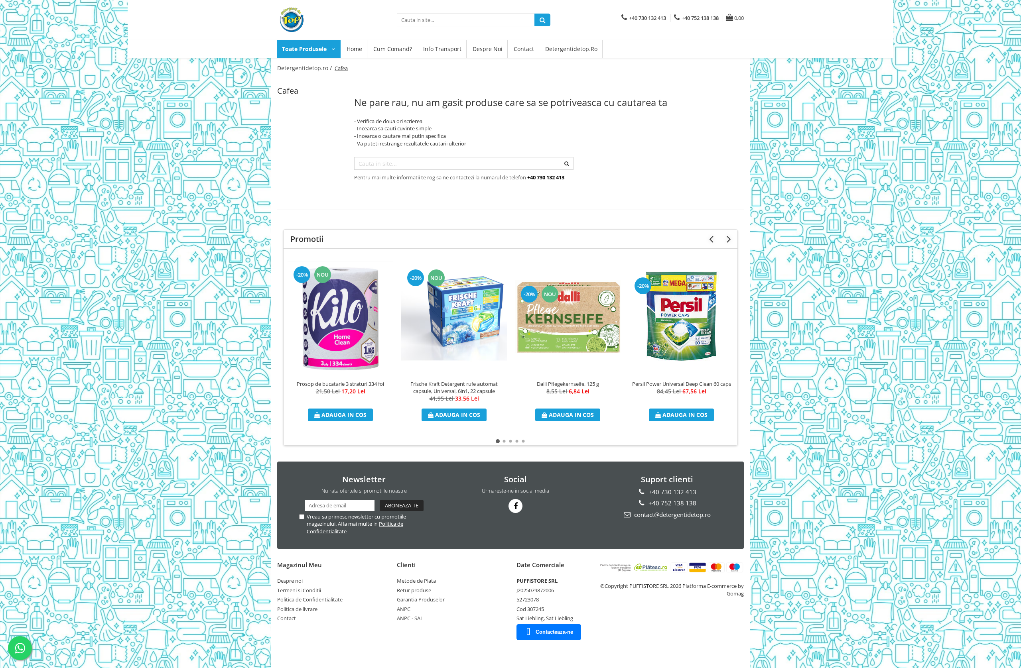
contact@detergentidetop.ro (672, 515)
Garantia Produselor (421, 599)
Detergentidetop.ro (571, 49)
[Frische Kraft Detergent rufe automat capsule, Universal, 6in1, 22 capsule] (454, 316)
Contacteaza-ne (554, 632)
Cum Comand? (392, 49)
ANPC (403, 609)
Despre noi (488, 49)
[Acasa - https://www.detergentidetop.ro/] (317, 20)
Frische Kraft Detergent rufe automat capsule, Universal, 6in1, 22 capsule (454, 387)
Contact (524, 49)
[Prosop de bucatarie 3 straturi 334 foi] (340, 316)
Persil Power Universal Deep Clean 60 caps (681, 383)
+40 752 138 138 (671, 503)
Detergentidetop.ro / (305, 68)
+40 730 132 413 (671, 492)
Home (354, 49)
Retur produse (414, 590)
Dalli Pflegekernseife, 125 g (568, 383)
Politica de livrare (297, 609)
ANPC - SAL (410, 618)
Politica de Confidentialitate (310, 599)
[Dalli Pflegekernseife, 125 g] (568, 316)
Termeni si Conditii (299, 590)
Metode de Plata (416, 580)
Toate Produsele (305, 49)
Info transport (442, 49)
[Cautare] (542, 20)
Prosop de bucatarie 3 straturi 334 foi (340, 383)
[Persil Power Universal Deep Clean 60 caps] (681, 316)
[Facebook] (515, 506)
